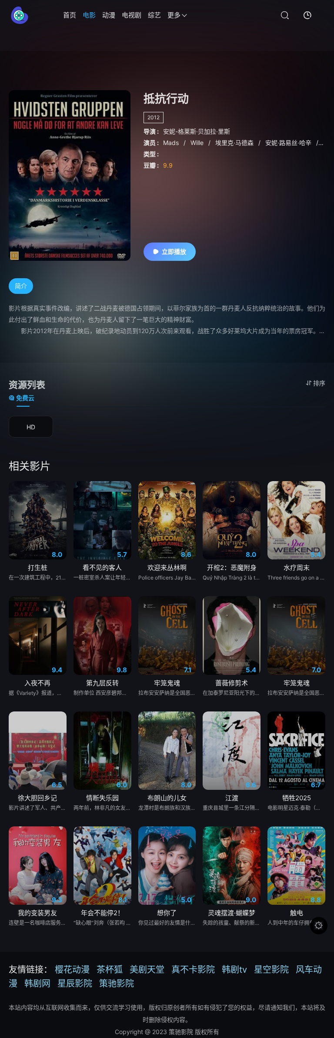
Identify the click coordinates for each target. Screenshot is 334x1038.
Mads (171, 142)
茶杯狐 (110, 969)
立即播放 (174, 251)
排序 (319, 383)
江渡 (231, 798)
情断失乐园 (102, 798)
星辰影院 (74, 983)
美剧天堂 (147, 969)
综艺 (154, 15)
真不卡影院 (193, 969)
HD (31, 427)
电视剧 (131, 15)
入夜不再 (37, 683)
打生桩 (37, 567)
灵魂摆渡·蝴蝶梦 (231, 913)
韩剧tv (234, 969)
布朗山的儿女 (167, 798)
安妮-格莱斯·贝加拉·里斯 (196, 131)
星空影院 (271, 969)
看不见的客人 (102, 567)
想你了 (167, 913)
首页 (69, 15)
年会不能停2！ (102, 913)
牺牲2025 (296, 798)
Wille (197, 142)
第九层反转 (102, 683)
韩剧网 (37, 983)
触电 (296, 913)
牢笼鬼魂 (167, 683)
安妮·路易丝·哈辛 (289, 142)
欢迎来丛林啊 (167, 567)
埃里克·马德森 (235, 142)
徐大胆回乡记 (37, 798)
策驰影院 (116, 983)
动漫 (108, 15)
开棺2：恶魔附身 (232, 567)
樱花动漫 (72, 969)
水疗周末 (297, 567)
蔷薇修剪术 (231, 683)
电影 (89, 15)
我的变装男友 (37, 913)
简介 (21, 286)
